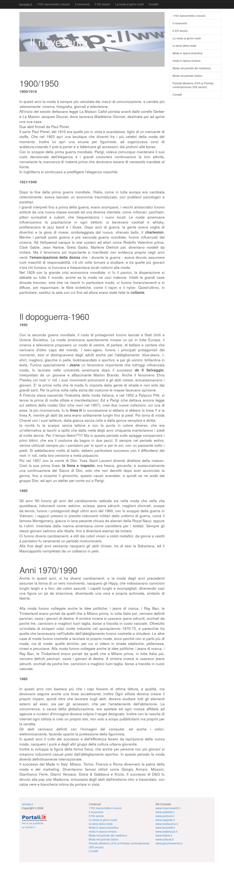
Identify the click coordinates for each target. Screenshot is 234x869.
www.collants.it (165, 839)
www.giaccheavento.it (169, 843)
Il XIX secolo (102, 4)
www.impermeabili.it (168, 808)
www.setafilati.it (165, 812)
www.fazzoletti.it (165, 827)
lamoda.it (25, 4)
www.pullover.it (165, 816)
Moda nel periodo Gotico (187, 76)
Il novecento (82, 4)
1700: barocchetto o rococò (53, 4)
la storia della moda (184, 46)
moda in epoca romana (186, 61)
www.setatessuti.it (166, 831)
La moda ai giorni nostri (129, 4)
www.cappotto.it (165, 820)
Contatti (153, 4)
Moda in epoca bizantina (187, 53)
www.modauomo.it (167, 824)
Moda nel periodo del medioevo (192, 68)
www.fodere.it (164, 835)
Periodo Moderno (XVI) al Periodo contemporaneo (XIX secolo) (193, 85)
